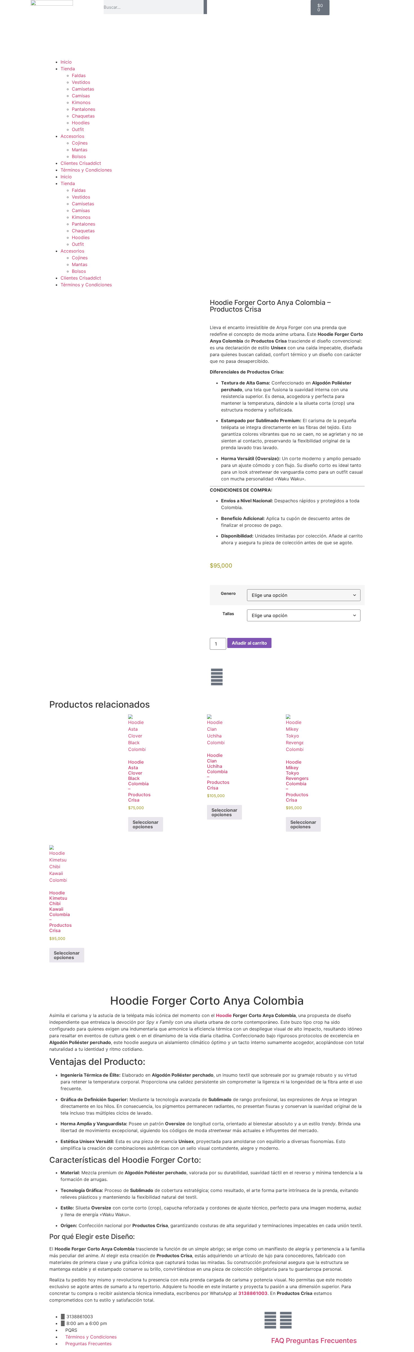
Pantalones (83, 109)
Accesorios (72, 136)
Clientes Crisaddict (81, 163)
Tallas (228, 614)
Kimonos (81, 102)
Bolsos (79, 156)
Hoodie (224, 1015)
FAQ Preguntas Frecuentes (314, 1341)
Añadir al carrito (249, 643)
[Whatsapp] (286, 1320)
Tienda (68, 68)
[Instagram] (217, 677)
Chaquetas (83, 116)
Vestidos (81, 82)
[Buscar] (205, 7)
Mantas (79, 149)
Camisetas (83, 89)
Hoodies (81, 122)
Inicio (66, 62)
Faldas (79, 75)
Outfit (78, 129)
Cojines (80, 143)
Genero (228, 593)
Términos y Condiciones (86, 170)
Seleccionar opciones (146, 824)
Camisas (81, 95)
